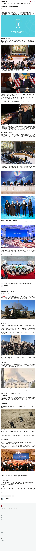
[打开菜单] (34, 1)
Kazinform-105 (27, 3)
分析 (1, 517)
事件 (11, 3)
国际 (13, 496)
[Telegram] (4, 9)
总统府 (8, 3)
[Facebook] (6, 9)
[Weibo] (9, 508)
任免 (9, 3)
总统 (2, 283)
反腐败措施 (2, 532)
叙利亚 (2, 496)
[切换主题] (31, 1)
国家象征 (2, 530)
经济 (1, 519)
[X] (8, 9)
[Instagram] (1, 9)
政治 (1, 515)
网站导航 (2, 540)
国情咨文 (14, 3)
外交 (9, 283)
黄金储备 (5, 283)
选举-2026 (4, 3)
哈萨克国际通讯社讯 (4, 296)
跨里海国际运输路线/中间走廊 (20, 3)
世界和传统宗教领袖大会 (27, 283)
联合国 (20, 283)
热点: (1, 3)
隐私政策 (2, 528)
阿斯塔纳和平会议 (14, 283)
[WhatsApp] (3, 9)
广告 (1, 543)
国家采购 (2, 534)
